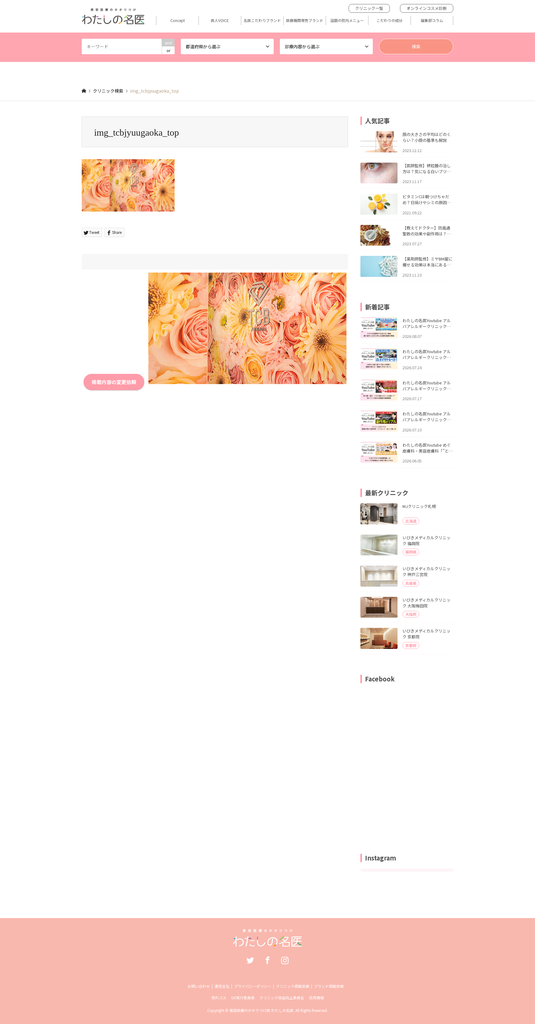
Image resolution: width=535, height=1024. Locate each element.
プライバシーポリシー (252, 986)
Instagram (285, 960)
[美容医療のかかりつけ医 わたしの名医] (267, 943)
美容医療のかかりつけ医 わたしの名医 (261, 1010)
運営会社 (222, 986)
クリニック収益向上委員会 (281, 997)
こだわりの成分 (389, 20)
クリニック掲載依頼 (292, 986)
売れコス (218, 997)
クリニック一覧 (369, 8)
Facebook (267, 960)
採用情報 (316, 997)
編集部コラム (432, 20)
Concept (177, 20)
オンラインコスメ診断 (427, 8)
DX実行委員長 (242, 997)
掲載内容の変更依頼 (114, 382)
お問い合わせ (199, 986)
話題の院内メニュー (347, 20)
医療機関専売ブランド (304, 20)
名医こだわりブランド (262, 20)
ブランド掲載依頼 (329, 986)
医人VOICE (220, 20)
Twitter (250, 960)
